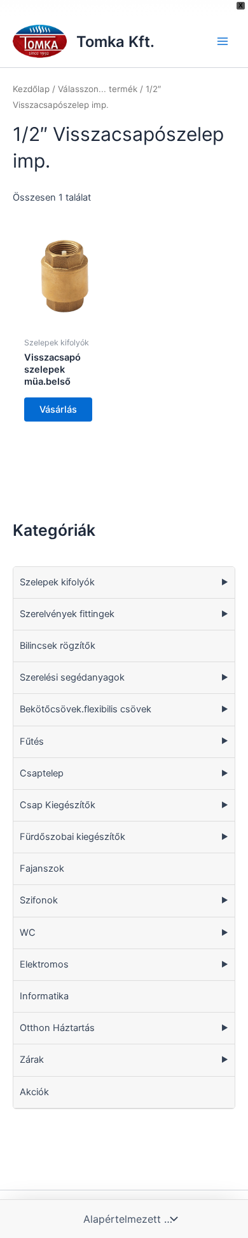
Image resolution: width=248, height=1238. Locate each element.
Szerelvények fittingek (67, 614)
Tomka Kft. (115, 41)
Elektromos (44, 964)
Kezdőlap (31, 89)
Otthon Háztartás (57, 1028)
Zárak (32, 1059)
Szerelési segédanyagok (72, 677)
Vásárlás (58, 409)
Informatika (44, 996)
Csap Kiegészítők (57, 805)
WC (28, 932)
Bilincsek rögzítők (57, 645)
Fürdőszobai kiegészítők (72, 836)
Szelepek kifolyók (57, 582)
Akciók (34, 1092)
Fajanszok (42, 868)
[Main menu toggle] (222, 41)
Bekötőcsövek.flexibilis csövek (85, 709)
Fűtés (32, 741)
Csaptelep (42, 773)
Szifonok (39, 900)
